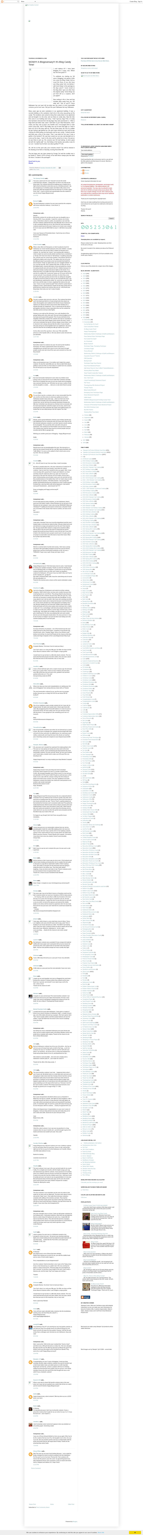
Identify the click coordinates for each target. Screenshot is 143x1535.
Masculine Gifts (86, 856)
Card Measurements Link (89, 656)
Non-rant (85, 903)
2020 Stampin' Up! (87, 505)
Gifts (83, 782)
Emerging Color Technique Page (93, 392)
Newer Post (32, 1504)
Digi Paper (85, 722)
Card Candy (85, 650)
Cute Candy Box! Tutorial (91, 326)
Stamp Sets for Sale (88, 1033)
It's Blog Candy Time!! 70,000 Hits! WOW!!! (95, 1205)
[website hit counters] (99, 228)
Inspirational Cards (87, 818)
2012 (84, 307)
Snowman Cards (87, 1018)
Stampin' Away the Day (88, 1168)
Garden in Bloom (87, 765)
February (87, 434)
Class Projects (86, 693)
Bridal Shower (86, 627)
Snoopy (35, 891)
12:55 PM (36, 913)
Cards (84, 658)
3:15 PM (35, 1388)
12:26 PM (36, 875)
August (86, 420)
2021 (84, 286)
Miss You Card (86, 876)
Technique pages (87, 1065)
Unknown (36, 955)
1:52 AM (35, 387)
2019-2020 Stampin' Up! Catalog (91, 497)
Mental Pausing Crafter (40, 1009)
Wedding (85, 1114)
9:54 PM (35, 1120)
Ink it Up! (84, 1147)
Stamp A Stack (86, 1029)
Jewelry (84, 822)
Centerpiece (86, 669)
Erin (34, 846)
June (85, 425)
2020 (84, 288)
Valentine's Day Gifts (88, 1105)
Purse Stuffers (86, 967)
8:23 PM (35, 1038)
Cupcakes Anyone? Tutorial (92, 356)
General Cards (86, 769)
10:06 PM (36, 207)
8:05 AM (35, 1303)
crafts (84, 710)
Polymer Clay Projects (88, 963)
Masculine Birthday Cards (89, 846)
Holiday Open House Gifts (89, 810)
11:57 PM (36, 1160)
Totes (84, 1097)
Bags (83, 597)
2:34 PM (35, 1353)
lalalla (35, 1394)
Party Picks (85, 941)
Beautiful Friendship (88, 603)
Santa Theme (86, 995)
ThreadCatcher (37, 727)
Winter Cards (86, 1131)
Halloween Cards (87, 795)
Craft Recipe (86, 707)
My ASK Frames (88, 409)
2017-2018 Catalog (88, 476)
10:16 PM (36, 239)
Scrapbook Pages (87, 999)
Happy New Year (87, 801)
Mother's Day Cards (88, 890)
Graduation (85, 788)
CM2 (34, 1070)
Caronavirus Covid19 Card (90, 663)
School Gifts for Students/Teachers (92, 997)
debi (34, 1044)
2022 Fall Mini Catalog (88, 522)
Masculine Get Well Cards (89, 854)
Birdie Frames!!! (88, 343)
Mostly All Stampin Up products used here (94, 886)
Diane (35, 858)
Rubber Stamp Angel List (89, 986)
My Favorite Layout (87, 897)
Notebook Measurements (89, 912)
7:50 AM (35, 621)
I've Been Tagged (87, 816)
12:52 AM (36, 1205)
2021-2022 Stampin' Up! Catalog (91, 518)
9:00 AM (35, 739)
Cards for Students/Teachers (90, 661)
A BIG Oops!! (87, 397)
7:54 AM (35, 1445)
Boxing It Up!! (88, 361)
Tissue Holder (86, 1095)
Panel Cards (86, 931)
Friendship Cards (87, 756)
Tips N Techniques (87, 1093)
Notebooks (85, 916)
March (86, 432)
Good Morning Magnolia (89, 784)
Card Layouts (86, 652)
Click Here (85, 1190)
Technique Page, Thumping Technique (95, 346)
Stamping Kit (86, 1037)
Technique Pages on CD (89, 1067)
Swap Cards (86, 1052)
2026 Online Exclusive (88, 567)
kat (34, 375)
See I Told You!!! (88, 378)
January (86, 437)
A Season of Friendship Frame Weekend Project (97, 405)
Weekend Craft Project (88, 1122)
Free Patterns (86, 752)
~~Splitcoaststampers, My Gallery (91, 1143)
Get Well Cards (86, 771)
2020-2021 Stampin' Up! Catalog (91, 510)
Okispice (36, 993)
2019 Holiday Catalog (88, 490)
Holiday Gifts (86, 808)
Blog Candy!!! (87, 1268)
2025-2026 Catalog (88, 561)
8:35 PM (35, 1064)
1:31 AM (35, 354)
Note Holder (85, 905)
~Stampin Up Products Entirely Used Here (94, 452)
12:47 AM (36, 337)
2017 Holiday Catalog (88, 469)
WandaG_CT (37, 1359)
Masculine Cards (87, 848)
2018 (84, 293)
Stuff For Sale (86, 1048)
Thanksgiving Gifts (87, 1082)
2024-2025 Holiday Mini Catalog (91, 548)
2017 (84, 295)
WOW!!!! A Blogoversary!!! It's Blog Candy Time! (97, 400)
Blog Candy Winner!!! (90, 390)
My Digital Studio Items (88, 895)
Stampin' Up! (86, 1035)
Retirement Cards (87, 982)
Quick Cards (86, 971)
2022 (84, 283)
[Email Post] (59, 167)
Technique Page (87, 1063)
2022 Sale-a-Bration (88, 527)
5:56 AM (35, 514)
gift (83, 776)
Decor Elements (87, 718)
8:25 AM (35, 697)
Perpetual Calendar (88, 952)
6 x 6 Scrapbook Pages (89, 576)
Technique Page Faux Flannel (92, 363)
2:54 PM (35, 950)
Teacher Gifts (86, 1059)
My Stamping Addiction (88, 1162)
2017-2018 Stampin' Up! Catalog (91, 478)
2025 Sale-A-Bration (88, 556)
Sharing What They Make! (91, 370)
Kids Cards (85, 833)
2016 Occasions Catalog (89, 463)
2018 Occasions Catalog (89, 484)
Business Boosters (87, 635)
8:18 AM (35, 678)
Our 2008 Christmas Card (91, 407)
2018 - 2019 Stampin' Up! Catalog (92, 480)
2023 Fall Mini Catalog (88, 535)
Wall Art (84, 1110)
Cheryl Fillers (37, 1451)
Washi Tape (85, 1112)
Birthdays (85, 612)
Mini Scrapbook (86, 871)
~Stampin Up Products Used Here (92, 454)
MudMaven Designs (88, 1160)
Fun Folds (85, 763)
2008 (84, 317)
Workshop (85, 1135)
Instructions (85, 820)
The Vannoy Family (38, 178)
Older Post (71, 1504)
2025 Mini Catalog (87, 554)
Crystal (35, 461)
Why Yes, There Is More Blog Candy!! (94, 1276)
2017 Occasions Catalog (89, 471)
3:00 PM (35, 970)
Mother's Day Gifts (87, 893)
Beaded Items (86, 601)
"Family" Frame (88, 387)
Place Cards (86, 961)
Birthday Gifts (86, 610)
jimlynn (35, 919)
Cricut (84, 712)
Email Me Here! (85, 112)
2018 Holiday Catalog (88, 482)
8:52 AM (35, 1336)
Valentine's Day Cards (88, 1103)
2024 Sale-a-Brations (88, 544)
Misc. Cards (85, 873)
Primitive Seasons (38, 703)
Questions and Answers (89, 969)
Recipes (84, 980)
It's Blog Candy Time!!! (97, 1284)
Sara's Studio (86, 1164)
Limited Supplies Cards (89, 837)
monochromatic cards (88, 882)
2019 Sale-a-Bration (88, 495)
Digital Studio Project (88, 724)
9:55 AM (35, 761)
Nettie (35, 417)
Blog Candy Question (90, 1252)
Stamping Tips (86, 1042)
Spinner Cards (86, 1020)
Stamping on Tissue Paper (90, 1039)
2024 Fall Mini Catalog (88, 542)
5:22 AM (35, 455)
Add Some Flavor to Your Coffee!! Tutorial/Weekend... (99, 368)
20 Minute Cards (87, 459)
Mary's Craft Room (87, 1158)
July (85, 422)
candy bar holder (87, 644)
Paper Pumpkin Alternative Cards (91, 935)
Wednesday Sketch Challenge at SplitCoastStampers (99, 334)
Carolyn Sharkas (38, 1143)
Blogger (75, 1521)
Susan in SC (37, 1380)
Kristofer (87, 170)
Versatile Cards (86, 1108)
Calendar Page (86, 637)
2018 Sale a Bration (88, 486)
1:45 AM (35, 370)
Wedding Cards (86, 1116)
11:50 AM (36, 852)
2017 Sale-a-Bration (88, 473)
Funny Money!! (88, 351)
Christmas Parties (87, 688)
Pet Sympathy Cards (88, 954)
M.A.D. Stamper (86, 1156)
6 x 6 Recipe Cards (87, 573)
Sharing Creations (87, 1005)
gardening (85, 767)
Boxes (84, 622)
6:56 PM (35, 1428)
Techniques (85, 1069)
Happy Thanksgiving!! (90, 331)
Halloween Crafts (87, 797)
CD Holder (85, 667)
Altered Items (86, 580)
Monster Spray (86, 884)
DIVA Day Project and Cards (90, 727)
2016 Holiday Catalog (88, 461)
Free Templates (86, 754)
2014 (84, 303)
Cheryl (35, 825)
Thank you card (86, 1073)
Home (52, 1504)
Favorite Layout (86, 748)
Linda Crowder (37, 244)
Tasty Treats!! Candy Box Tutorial (93, 373)
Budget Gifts (85, 633)
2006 (84, 442)
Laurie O (35, 940)
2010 (84, 312)
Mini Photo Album (87, 869)
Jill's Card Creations (88, 1149)
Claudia (35, 1166)
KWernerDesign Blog (88, 1153)
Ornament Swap (87, 924)
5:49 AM (35, 1226)
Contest (84, 703)
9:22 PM (35, 1089)
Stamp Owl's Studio (87, 1166)
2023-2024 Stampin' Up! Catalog (91, 539)
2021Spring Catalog (88, 520)
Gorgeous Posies (87, 786)
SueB (35, 1232)
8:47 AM (35, 1319)
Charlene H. (36, 588)
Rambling (85, 976)
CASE (84, 665)
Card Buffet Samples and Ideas (91, 648)
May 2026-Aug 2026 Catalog (90, 865)
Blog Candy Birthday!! (90, 1260)
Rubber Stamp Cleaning (89, 988)
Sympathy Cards (87, 1056)
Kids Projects (86, 835)
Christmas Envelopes (88, 682)
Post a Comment (36, 1468)
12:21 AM (36, 1184)
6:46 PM (35, 1416)
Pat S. (35, 1249)
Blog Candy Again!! (96, 1223)
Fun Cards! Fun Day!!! (90, 339)
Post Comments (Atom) (42, 1507)
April (85, 430)
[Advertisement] (71, 40)
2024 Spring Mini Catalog (89, 546)
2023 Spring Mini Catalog (89, 537)
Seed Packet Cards (87, 1001)
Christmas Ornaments (88, 686)
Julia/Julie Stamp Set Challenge (91, 825)
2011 (84, 310)
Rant (83, 978)
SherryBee (36, 684)
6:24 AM (35, 558)
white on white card (87, 1127)
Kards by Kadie (86, 1151)
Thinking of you (86, 1084)
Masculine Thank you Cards (90, 861)
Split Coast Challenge (88, 1022)
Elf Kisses (85, 735)
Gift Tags (84, 780)
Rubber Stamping (87, 990)
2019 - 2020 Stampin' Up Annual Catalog (94, 488)
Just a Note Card (87, 827)
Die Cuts (84, 720)
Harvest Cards (86, 805)
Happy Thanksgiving (88, 803)
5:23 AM (35, 493)
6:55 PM (35, 1022)
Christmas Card (86, 678)
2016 (84, 298)
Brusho (84, 631)
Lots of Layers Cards (88, 839)
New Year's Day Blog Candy (90, 901)
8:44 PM (35, 195)
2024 (84, 278)
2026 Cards (85, 565)
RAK (83, 973)
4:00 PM (35, 1400)
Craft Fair (85, 705)
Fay (34, 793)
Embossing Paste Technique (90, 737)
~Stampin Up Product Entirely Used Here (94, 450)
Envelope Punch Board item (90, 739)
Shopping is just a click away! (89, 68)
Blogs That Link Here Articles (90, 618)
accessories (85, 578)
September (87, 417)
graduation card (86, 791)
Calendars (85, 639)
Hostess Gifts (86, 814)
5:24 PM (35, 988)
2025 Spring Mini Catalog (89, 559)
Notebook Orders (87, 914)
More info (101, 1532)
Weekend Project (87, 1125)
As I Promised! (88, 341)
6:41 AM (35, 582)
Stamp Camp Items (87, 1031)
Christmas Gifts (86, 684)
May (85, 427)
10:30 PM (36, 1137)
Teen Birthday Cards (88, 1071)
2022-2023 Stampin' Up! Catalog (91, 533)
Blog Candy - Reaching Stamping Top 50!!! (96, 1233)
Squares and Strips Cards (89, 1024)
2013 (84, 305)
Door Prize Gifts (86, 729)
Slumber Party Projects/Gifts (90, 1016)
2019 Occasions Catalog (89, 493)
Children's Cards (87, 676)
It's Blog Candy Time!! (90, 329)
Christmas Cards (87, 680)
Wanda (87, 173)
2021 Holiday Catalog (88, 514)
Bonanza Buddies (87, 620)
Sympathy (85, 1054)
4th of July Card (86, 571)
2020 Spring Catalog (88, 503)
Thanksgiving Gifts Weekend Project (94, 385)
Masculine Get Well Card (89, 852)
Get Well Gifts (86, 773)
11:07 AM (36, 788)
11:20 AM (36, 819)
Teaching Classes (87, 1061)
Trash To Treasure (87, 1099)
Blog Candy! (94, 1242)
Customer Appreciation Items (90, 716)
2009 (84, 315)
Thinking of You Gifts (88, 1088)
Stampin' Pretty (86, 1170)
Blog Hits (85, 616)
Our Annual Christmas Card (90, 927)
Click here (84, 1197)
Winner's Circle (86, 1129)
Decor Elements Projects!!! (91, 395)
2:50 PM (35, 1374)
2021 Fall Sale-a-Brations (89, 512)
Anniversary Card (87, 582)
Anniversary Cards (87, 584)
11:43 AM (36, 840)
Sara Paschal (37, 644)
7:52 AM (35, 638)
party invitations (86, 939)
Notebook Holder (87, 910)
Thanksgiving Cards (88, 1080)
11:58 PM (36, 291)
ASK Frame (85, 586)
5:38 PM (35, 1003)
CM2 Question (88, 358)
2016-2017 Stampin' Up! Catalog (91, 467)
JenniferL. (36, 666)
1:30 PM (35, 934)
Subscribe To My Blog (88, 1050)
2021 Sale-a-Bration (88, 516)
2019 (84, 290)
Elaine (35, 1406)
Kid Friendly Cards (87, 831)
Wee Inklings (86, 1175)
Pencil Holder (86, 950)
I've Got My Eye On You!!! (91, 324)
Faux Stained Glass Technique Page (94, 336)
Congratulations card (88, 699)
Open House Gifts (87, 920)
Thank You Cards (87, 1076)
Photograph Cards (87, 956)
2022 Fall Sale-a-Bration (89, 525)
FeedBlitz (90, 156)
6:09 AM (35, 539)
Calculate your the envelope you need (92, 1182)
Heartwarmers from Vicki (89, 1145)
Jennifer (35, 297)
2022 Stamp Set (87, 531)
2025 (84, 276)
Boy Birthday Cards (87, 624)
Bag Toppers (86, 595)
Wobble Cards (86, 1133)
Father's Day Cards (87, 746)
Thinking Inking (86, 1173)
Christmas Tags (86, 690)
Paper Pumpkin (86, 933)
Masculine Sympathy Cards (90, 859)
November (87, 322)
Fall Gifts (84, 744)
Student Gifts (86, 1046)
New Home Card (87, 899)
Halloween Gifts (86, 799)
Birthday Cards (86, 607)
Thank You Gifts (86, 1078)
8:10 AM (35, 661)
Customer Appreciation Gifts (90, 714)
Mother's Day (86, 888)
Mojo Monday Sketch (88, 878)
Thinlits (84, 1091)
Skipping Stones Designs (89, 1014)
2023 (84, 281)
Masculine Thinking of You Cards (91, 863)
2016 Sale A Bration (88, 465)
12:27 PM (36, 885)
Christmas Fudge (89, 348)
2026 (84, 273)
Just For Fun (86, 829)
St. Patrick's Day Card (88, 1027)
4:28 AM (35, 439)
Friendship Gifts (86, 759)
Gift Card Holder (87, 778)
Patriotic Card (86, 944)
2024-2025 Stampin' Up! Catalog (91, 550)
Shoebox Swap (86, 1007)
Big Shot (84, 605)
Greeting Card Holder (88, 793)
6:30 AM (35, 1244)
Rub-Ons (85, 984)
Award (84, 588)
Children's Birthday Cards (89, 673)
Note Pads (85, 907)
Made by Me (86, 842)
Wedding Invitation (87, 1120)
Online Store (86, 918)
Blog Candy (36, 169)
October (86, 415)
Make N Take (86, 844)
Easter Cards (86, 733)
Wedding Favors (87, 1118)
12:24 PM (36, 1464)
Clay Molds (85, 695)
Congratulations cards (88, 701)
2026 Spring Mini (87, 569)
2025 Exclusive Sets (88, 552)
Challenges (85, 671)
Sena (34, 1308)
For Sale (84, 750)
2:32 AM (35, 411)
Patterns (84, 948)
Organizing (85, 922)
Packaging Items (87, 929)
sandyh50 (36, 1324)
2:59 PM (35, 960)
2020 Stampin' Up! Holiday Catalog (92, 508)
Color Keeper (86, 697)
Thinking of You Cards (88, 1086)
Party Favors (86, 937)
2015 (84, 300)
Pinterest (83, 120)
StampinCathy (37, 563)
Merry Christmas (87, 867)
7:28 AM (35, 1277)
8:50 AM (35, 722)
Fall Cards (85, 742)
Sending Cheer (86, 1003)
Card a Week (86, 646)
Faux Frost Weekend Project (92, 365)
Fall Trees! (87, 382)
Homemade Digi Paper (89, 812)
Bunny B (35, 201)
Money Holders (86, 880)
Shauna (35, 393)
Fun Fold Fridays (87, 761)
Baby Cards (85, 590)
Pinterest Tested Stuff (88, 959)
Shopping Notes (87, 1010)
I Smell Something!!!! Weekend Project (95, 380)
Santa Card (85, 993)
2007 (84, 440)
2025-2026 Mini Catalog (89, 563)
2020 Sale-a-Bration (88, 501)
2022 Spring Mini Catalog (89, 529)
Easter (84, 731)
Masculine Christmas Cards (90, 850)
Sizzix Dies (85, 1012)
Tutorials (84, 1101)
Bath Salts (85, 599)
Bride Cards (85, 629)
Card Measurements (88, 654)
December (87, 319)
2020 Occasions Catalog (89, 499)
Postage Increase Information (90, 965)
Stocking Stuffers (87, 1044)
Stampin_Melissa (38, 744)
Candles (84, 641)
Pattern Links (86, 946)
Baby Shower (86, 593)
